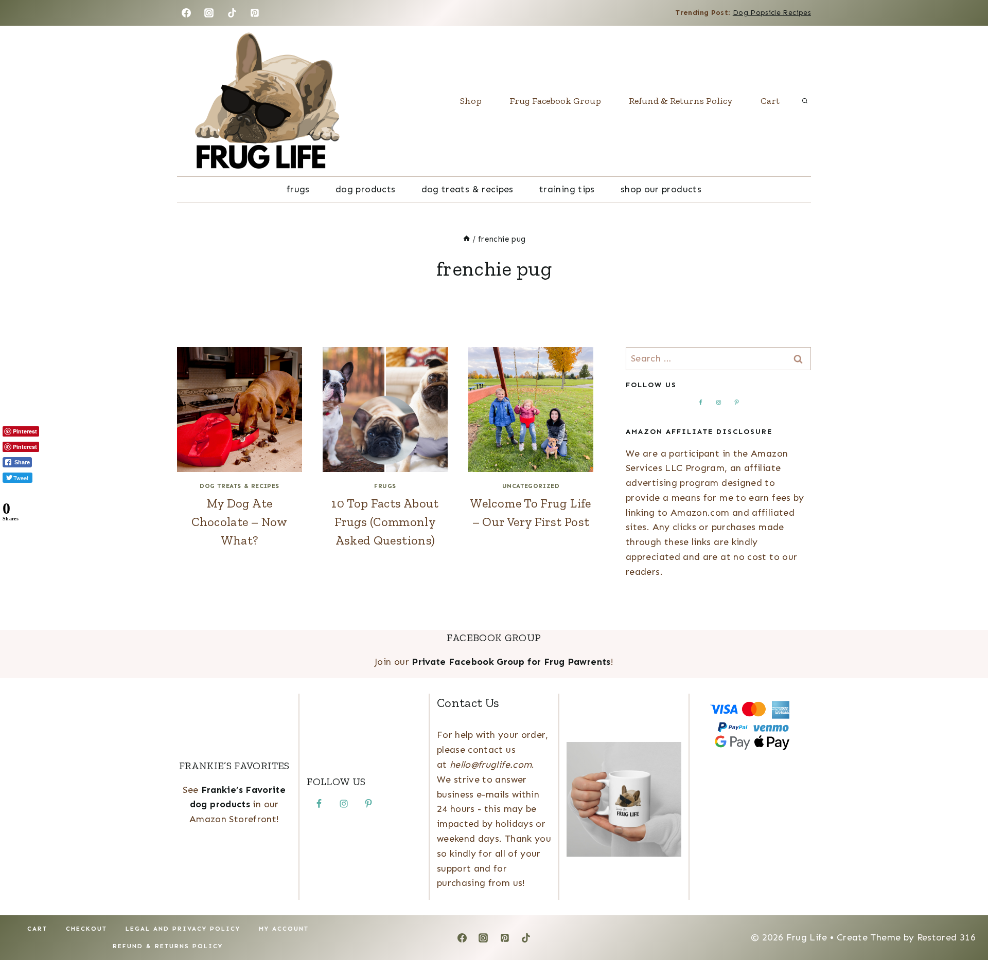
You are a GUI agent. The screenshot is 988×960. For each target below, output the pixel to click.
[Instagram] (209, 13)
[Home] (466, 239)
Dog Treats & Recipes (467, 189)
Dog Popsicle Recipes (772, 12)
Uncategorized (531, 486)
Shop (471, 100)
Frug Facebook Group (555, 100)
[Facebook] (186, 13)
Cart (770, 100)
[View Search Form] (805, 101)
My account (284, 928)
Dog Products (365, 189)
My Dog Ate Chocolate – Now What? (239, 522)
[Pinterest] (254, 13)
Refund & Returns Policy (681, 100)
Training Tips (567, 189)
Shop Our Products (661, 189)
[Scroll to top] (963, 920)
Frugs (298, 189)
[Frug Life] (267, 101)
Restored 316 (946, 937)
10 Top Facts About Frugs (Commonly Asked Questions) (384, 522)
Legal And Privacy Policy (183, 928)
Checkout (86, 928)
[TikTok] (232, 13)
